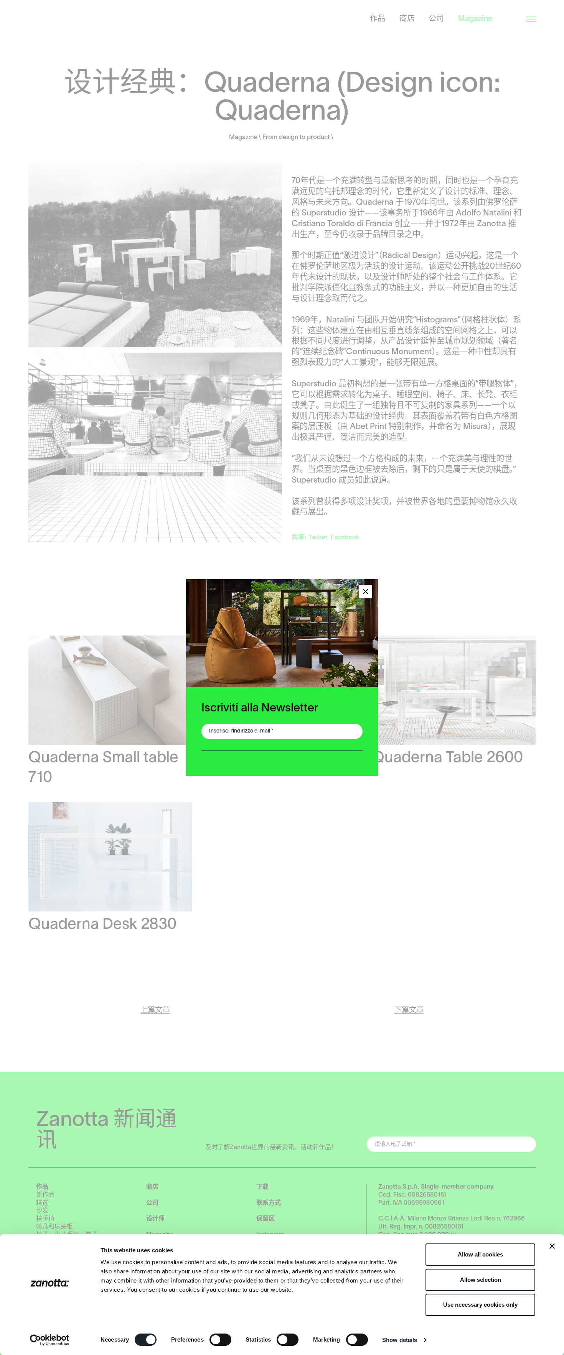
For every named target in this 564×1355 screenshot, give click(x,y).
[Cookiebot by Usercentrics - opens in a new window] (49, 1340)
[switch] (220, 1340)
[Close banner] (552, 1246)
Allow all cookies (480, 1254)
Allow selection (480, 1279)
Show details (399, 1340)
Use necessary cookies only (480, 1304)
